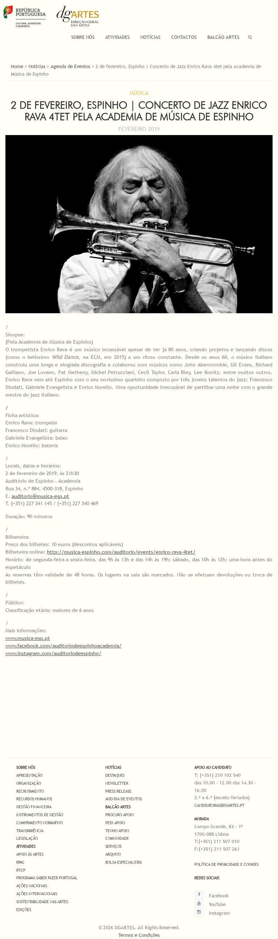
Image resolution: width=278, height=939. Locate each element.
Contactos (184, 37)
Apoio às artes (29, 854)
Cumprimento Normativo (39, 823)
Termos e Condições (139, 935)
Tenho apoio (117, 831)
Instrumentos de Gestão (39, 815)
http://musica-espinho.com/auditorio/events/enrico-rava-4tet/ (121, 552)
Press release (118, 791)
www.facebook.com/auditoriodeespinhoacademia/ (63, 645)
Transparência (29, 831)
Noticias (37, 66)
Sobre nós (25, 767)
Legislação (27, 838)
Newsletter (116, 783)
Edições (23, 910)
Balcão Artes (223, 37)
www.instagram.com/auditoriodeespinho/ (53, 653)
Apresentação (29, 775)
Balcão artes (118, 807)
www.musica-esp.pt (27, 638)
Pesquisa (250, 37)
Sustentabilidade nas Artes (42, 902)
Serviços (113, 846)
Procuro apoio (119, 815)
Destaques (115, 775)
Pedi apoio (115, 823)
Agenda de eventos (123, 799)
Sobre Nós (82, 37)
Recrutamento (30, 791)
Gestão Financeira (33, 807)
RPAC (20, 862)
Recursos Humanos (34, 799)
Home (17, 66)
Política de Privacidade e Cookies (226, 864)
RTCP (20, 870)
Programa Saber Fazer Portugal (46, 878)
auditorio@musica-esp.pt (40, 496)
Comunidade (117, 838)
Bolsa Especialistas (123, 862)
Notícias (150, 37)
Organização (28, 783)
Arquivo (113, 854)
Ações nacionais (31, 886)
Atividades (117, 37)
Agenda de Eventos (70, 66)
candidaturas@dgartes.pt (219, 805)
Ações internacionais (36, 894)
